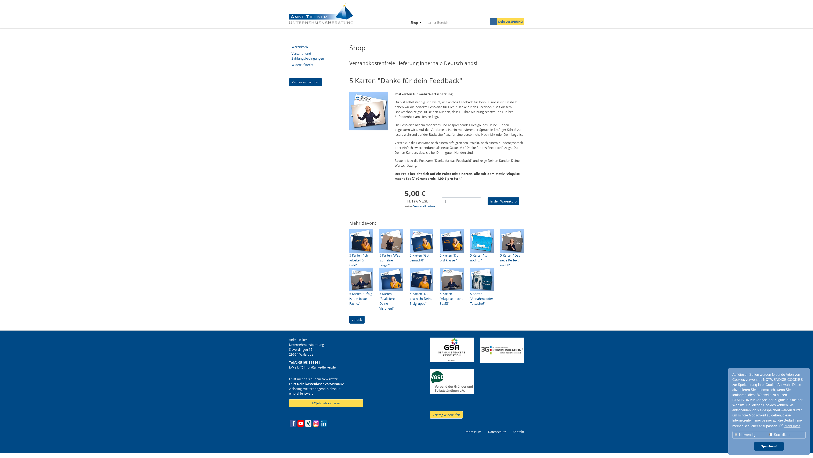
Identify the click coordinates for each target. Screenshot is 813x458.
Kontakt (518, 432)
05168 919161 (309, 362)
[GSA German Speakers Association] (452, 350)
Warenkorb (300, 47)
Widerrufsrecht (302, 65)
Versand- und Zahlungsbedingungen (308, 55)
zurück (357, 319)
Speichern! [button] (769, 446)
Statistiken (781, 435)
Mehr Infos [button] (792, 426)
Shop (415, 22)
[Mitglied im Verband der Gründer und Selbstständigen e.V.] (452, 381)
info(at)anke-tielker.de (320, 367)
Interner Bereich (436, 22)
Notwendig (746, 435)
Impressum (473, 432)
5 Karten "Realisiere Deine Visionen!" (387, 301)
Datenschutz (497, 432)
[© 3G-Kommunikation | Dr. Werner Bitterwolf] (502, 350)
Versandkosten (424, 206)
